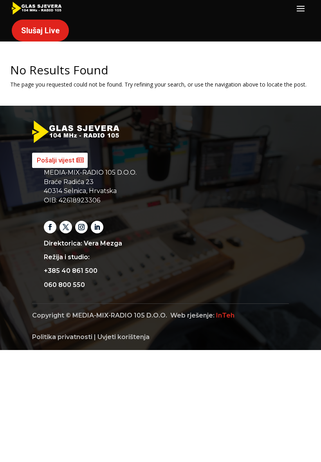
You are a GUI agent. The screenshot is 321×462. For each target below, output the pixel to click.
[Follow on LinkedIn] (97, 227)
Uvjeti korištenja (123, 337)
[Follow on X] (66, 227)
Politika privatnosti (62, 337)
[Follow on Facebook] (50, 227)
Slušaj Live (40, 30)
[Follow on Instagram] (81, 227)
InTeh (225, 315)
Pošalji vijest (55, 160)
